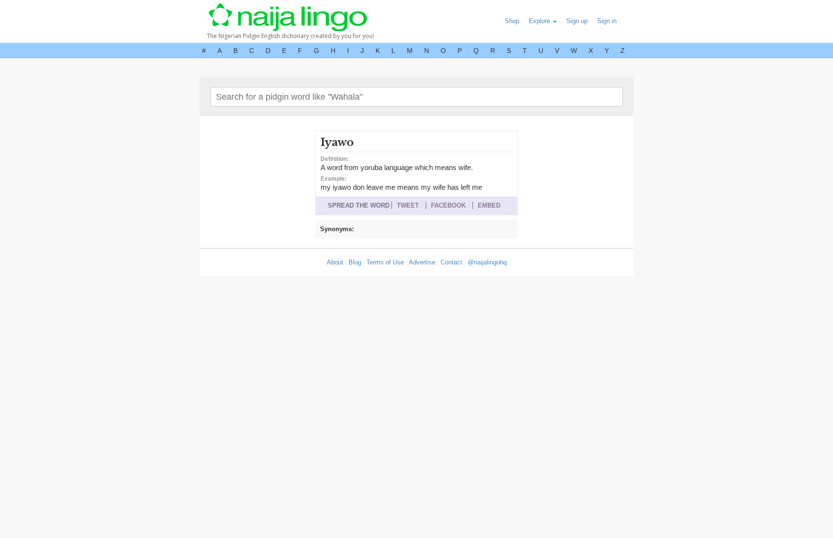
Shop (512, 21)
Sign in (607, 21)
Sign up (577, 21)
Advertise (422, 262)
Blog (355, 262)
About (335, 262)
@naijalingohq (487, 262)
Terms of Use (385, 262)
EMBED (489, 205)
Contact (451, 262)
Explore (540, 21)
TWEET (408, 205)
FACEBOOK (448, 205)
